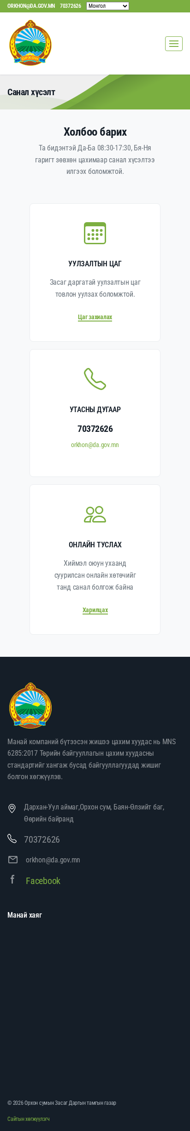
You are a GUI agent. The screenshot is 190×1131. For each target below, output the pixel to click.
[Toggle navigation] (174, 43)
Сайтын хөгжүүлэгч (28, 1119)
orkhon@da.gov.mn (31, 6)
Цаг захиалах (95, 317)
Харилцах (95, 610)
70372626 (70, 6)
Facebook (43, 880)
